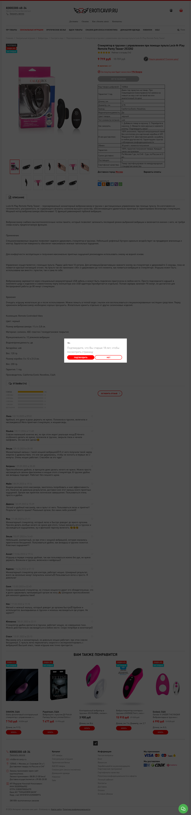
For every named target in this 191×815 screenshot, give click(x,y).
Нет (108, 357)
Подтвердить (80, 357)
